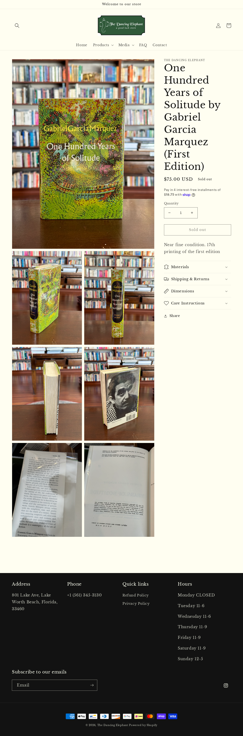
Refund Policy (135, 595)
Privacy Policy (136, 603)
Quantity (171, 203)
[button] (17, 25)
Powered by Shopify (143, 725)
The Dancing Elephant (113, 725)
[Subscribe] (92, 685)
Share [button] (174, 316)
